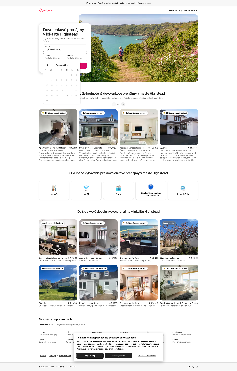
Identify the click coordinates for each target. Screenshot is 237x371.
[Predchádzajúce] (114, 104)
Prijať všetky (90, 355)
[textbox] (54, 57)
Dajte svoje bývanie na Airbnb (183, 10)
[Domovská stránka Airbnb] (45, 10)
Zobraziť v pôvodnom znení (139, 3)
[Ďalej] (123, 104)
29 (71, 95)
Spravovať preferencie (147, 355)
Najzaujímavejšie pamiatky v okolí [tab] (71, 324)
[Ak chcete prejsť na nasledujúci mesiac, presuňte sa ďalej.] (76, 65)
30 (76, 95)
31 (47, 100)
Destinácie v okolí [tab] (46, 324)
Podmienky (70, 367)
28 (67, 95)
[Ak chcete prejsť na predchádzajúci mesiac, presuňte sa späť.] (47, 65)
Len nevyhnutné (118, 355)
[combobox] (65, 49)
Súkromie (60, 367)
